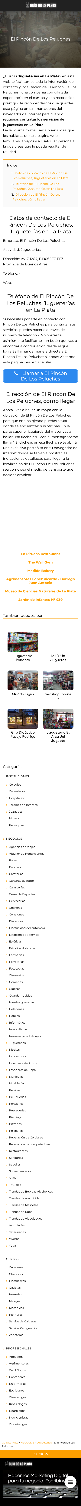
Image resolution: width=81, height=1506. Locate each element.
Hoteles (14, 1016)
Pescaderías (17, 1110)
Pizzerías (15, 1124)
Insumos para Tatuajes (25, 1036)
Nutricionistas (18, 1417)
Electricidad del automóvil (27, 928)
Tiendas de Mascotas (23, 1205)
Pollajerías (16, 1130)
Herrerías (15, 1294)
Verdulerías (17, 1225)
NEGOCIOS (14, 838)
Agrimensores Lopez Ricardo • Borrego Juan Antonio (40, 581)
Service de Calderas (22, 1321)
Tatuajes (15, 1185)
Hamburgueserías (21, 1002)
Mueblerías (16, 1083)
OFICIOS (12, 1259)
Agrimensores (19, 1363)
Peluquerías (17, 1097)
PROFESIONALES (18, 1348)
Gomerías (16, 982)
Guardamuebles (20, 995)
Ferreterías (16, 962)
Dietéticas (16, 921)
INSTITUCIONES (17, 776)
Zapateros (16, 1335)
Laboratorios (17, 1056)
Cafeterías (16, 874)
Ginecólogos (17, 1397)
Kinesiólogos (18, 1404)
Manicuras (16, 1076)
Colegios (15, 784)
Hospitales (16, 798)
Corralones (16, 914)
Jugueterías (17, 1043)
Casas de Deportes (22, 894)
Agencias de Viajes (22, 847)
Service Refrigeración (23, 1328)
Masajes (14, 1301)
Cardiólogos (17, 1370)
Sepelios (15, 1164)
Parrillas (14, 1090)
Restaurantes (18, 1151)
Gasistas (15, 1287)
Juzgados (15, 811)
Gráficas (14, 989)
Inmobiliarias (18, 1029)
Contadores (17, 1377)
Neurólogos (17, 1411)
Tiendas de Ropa (20, 1212)
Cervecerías (17, 901)
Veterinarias (17, 1232)
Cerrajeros (16, 1267)
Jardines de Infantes (23, 805)
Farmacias (16, 955)
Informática (17, 1022)
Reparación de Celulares (26, 1137)
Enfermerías (17, 1383)
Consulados (17, 791)
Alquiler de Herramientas (26, 853)
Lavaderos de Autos (23, 1063)
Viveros (14, 1239)
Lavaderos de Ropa (22, 1070)
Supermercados (20, 1171)
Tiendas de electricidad (25, 1198)
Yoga (12, 1245)
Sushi (13, 1178)
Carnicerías (17, 887)
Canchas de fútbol (21, 880)
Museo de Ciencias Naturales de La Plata (40, 591)
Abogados (16, 1356)
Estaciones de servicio (24, 934)
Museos (14, 818)
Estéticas (15, 941)
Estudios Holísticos (22, 948)
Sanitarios (16, 1157)
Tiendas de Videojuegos (25, 1218)
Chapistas (16, 1274)
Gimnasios (16, 975)
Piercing (15, 1117)
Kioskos (14, 1049)
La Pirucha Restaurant (40, 554)
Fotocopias (16, 968)
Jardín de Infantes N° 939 (40, 600)
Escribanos (16, 1390)
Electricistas (17, 1281)
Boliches (15, 867)
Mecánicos (16, 1308)
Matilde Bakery (40, 571)
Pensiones (16, 1103)
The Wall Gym (40, 562)
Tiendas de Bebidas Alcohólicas (31, 1191)
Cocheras (15, 907)
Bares (13, 860)
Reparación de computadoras (29, 1144)
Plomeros (15, 1314)
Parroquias (16, 825)
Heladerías (16, 1009)
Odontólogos (18, 1424)
